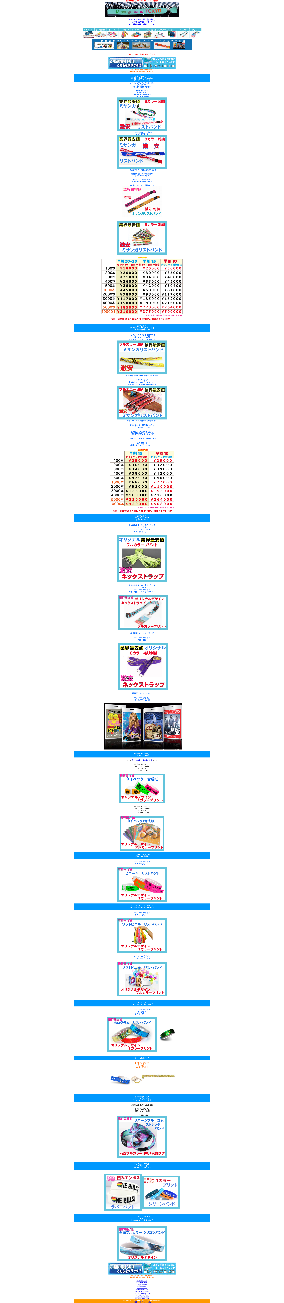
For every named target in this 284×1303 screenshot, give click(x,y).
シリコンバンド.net (142, 1295)
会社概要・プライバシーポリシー (142, 1302)
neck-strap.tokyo (142, 1288)
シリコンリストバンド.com (142, 1293)
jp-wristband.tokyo (142, 1282)
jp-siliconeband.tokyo (142, 1291)
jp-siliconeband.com (142, 1289)
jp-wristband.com (142, 1281)
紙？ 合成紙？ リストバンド (142, 760)
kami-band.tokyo (142, 1286)
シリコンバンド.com (142, 1297)
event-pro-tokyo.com (142, 1298)
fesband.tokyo (142, 1284)
